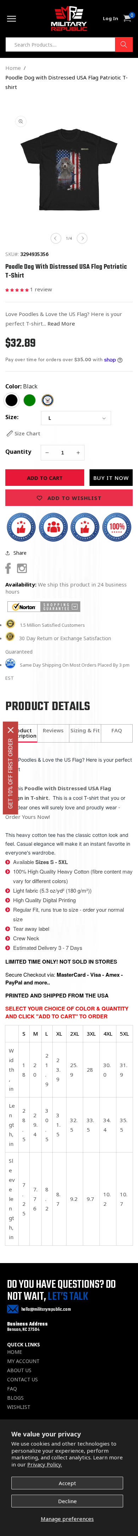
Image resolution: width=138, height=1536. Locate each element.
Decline (67, 1501)
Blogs (15, 1397)
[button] (17, 289)
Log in (110, 18)
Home (13, 67)
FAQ (12, 1388)
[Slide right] (82, 238)
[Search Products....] (124, 44)
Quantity (18, 452)
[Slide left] (56, 238)
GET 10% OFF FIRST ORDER (10, 774)
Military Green (29, 400)
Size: (11, 417)
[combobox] (69, 44)
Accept (67, 1483)
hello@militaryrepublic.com (46, 1309)
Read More (61, 323)
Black (30, 386)
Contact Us (22, 1379)
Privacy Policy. (44, 1464)
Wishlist (18, 1407)
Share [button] (20, 552)
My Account (23, 1361)
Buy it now (111, 477)
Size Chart (27, 433)
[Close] (10, 730)
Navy (47, 400)
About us (19, 1370)
